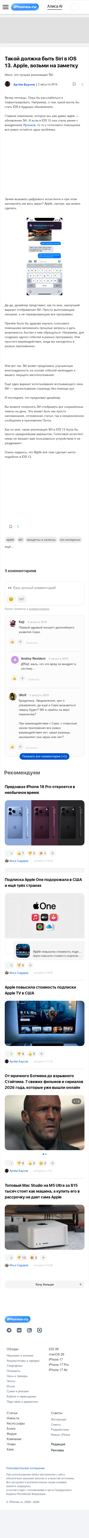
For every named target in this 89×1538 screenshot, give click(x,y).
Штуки (11, 1386)
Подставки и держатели (22, 1401)
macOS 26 (56, 1354)
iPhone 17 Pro (59, 1364)
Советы (56, 1412)
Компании (14, 1438)
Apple (10, 539)
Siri (20, 539)
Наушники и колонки (20, 1355)
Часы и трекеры (17, 1376)
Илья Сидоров (19, 861)
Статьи (12, 1412)
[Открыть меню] (6, 7)
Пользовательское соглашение (25, 1468)
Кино (10, 1449)
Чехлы (11, 1381)
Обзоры (13, 1349)
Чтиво (11, 1444)
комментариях (39, 608)
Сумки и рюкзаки (18, 1391)
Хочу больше (44, 1284)
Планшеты (13, 1371)
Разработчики (60, 1429)
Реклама (57, 1450)
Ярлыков (29, 125)
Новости (13, 1418)
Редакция (58, 1444)
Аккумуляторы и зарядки (23, 1360)
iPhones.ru (16, 1502)
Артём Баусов (19, 1061)
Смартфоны (14, 1365)
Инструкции (58, 1419)
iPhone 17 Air (58, 1369)
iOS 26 (54, 1349)
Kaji (21, 622)
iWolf (22, 695)
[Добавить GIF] (21, 599)
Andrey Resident (33, 658)
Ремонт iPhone (60, 1435)
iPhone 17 (56, 1359)
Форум (11, 1433)
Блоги (11, 1428)
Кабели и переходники (21, 1396)
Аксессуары (16, 1423)
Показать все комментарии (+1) (44, 756)
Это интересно (70, 539)
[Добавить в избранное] (74, 84)
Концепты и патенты (41, 539)
